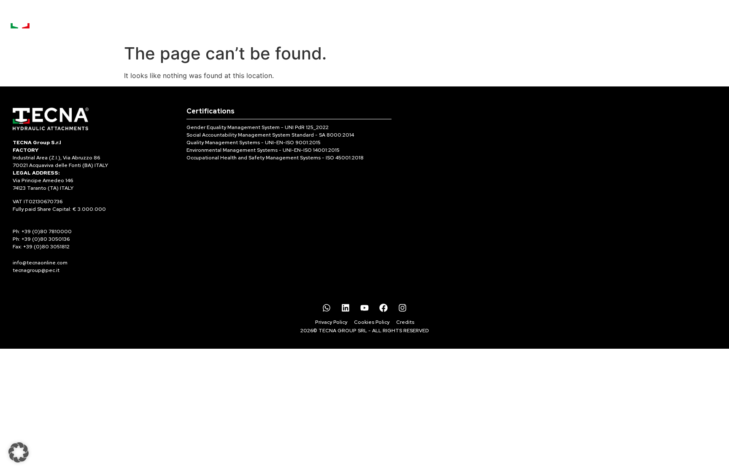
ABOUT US (374, 19)
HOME (261, 19)
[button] (18, 452)
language (700, 23)
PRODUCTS (308, 19)
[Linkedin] (345, 307)
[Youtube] (364, 307)
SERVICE (433, 19)
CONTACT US (498, 19)
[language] (699, 12)
